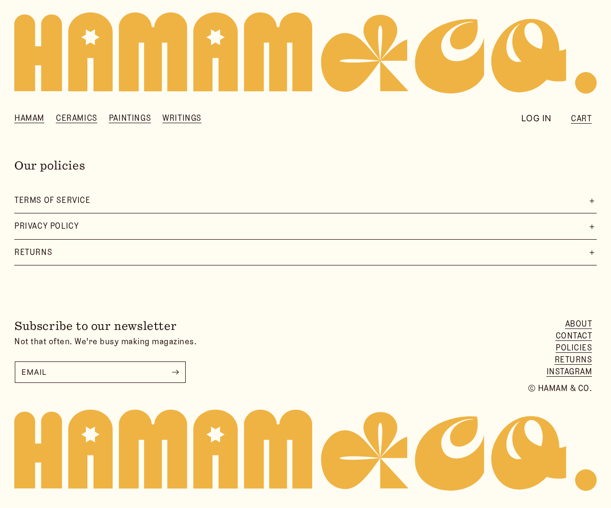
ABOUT (578, 323)
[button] (29, 118)
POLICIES (574, 347)
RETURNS (573, 359)
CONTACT (574, 335)
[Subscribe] (175, 372)
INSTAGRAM (569, 371)
